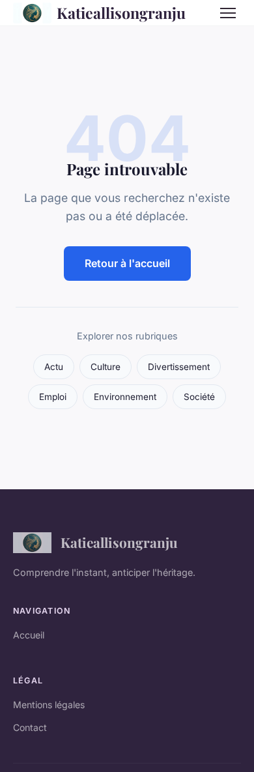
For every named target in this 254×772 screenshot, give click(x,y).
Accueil (28, 634)
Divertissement (179, 367)
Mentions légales (49, 704)
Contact (30, 727)
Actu (53, 367)
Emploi (52, 397)
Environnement (125, 397)
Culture (105, 367)
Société (199, 397)
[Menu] (228, 13)
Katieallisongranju (121, 13)
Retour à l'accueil (127, 263)
